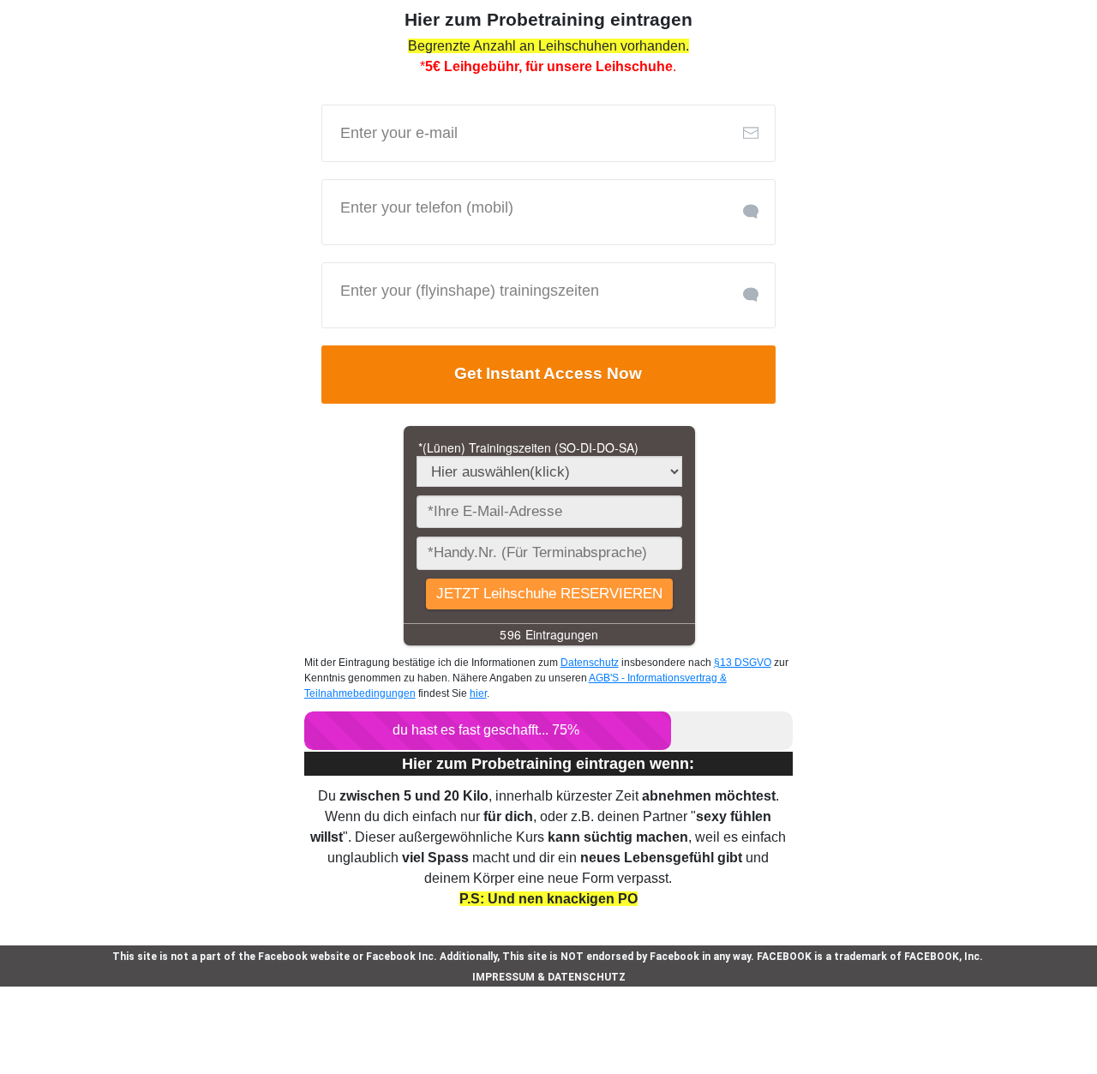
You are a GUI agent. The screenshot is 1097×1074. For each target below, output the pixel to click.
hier (478, 693)
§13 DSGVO (742, 663)
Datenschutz (589, 663)
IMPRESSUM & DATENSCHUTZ (549, 977)
